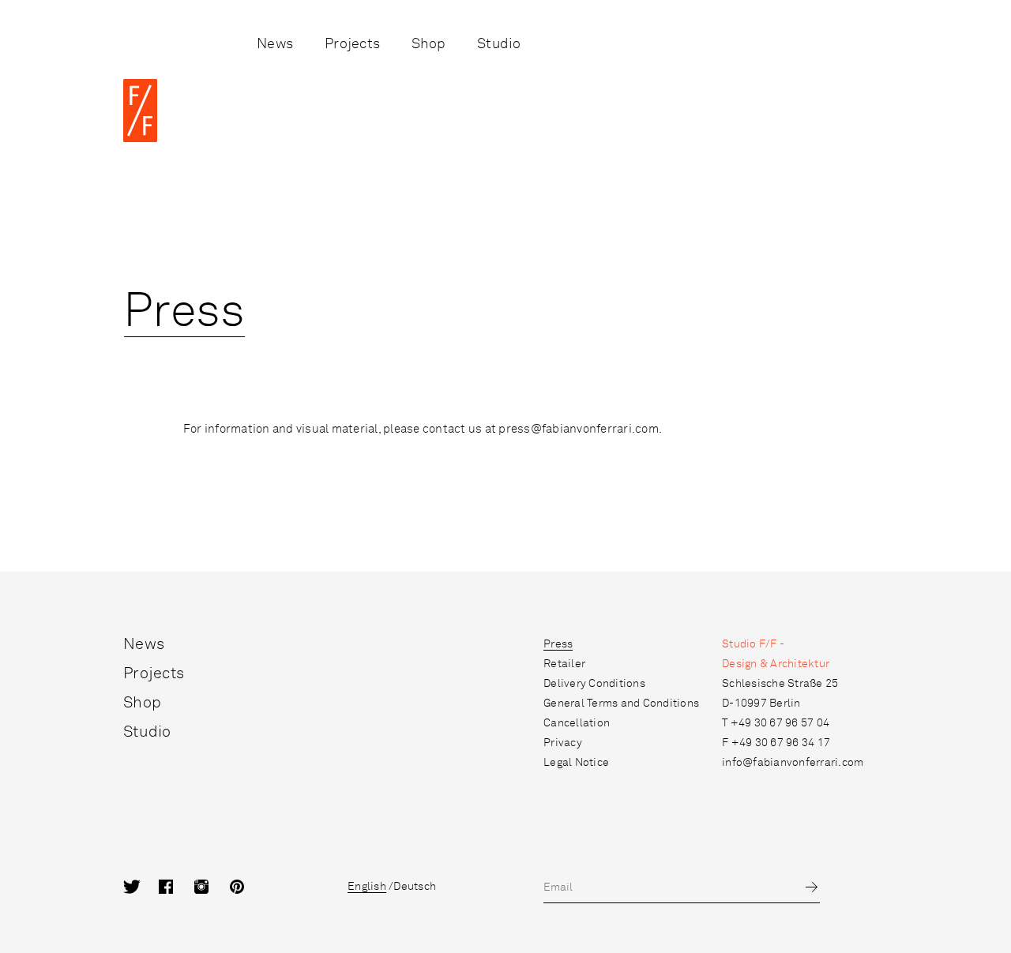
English (367, 886)
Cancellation (576, 723)
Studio (499, 44)
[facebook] (176, 887)
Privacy (562, 743)
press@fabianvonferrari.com (578, 429)
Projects (352, 44)
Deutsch (414, 886)
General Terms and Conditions (621, 703)
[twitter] (141, 887)
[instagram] (212, 887)
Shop (428, 44)
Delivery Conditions (594, 683)
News (275, 44)
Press (558, 644)
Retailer (564, 664)
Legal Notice (576, 762)
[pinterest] (247, 887)
